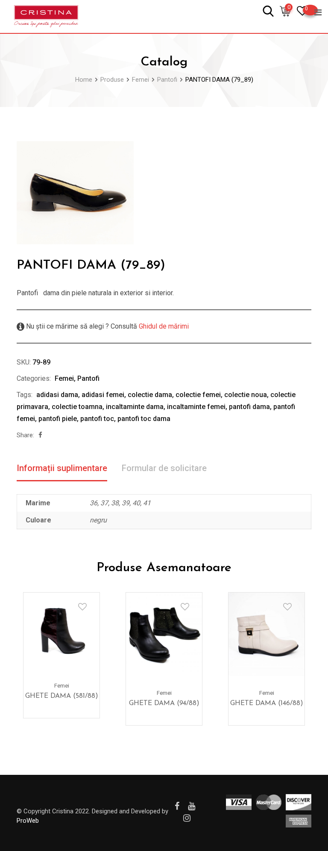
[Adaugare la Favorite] (82, 606)
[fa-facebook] (40, 435)
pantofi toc (97, 419)
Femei (64, 378)
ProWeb (28, 820)
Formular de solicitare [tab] (164, 468)
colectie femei (198, 395)
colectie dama (150, 395)
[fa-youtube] (191, 806)
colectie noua (245, 395)
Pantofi (88, 378)
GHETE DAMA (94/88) (164, 703)
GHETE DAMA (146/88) (266, 703)
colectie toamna (77, 407)
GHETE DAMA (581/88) (61, 696)
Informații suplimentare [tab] (62, 468)
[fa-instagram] (186, 818)
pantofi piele (57, 419)
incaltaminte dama (135, 407)
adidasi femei (103, 395)
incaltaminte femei (196, 407)
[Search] (268, 10)
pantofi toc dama (143, 419)
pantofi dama (249, 407)
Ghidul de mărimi (163, 326)
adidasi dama (57, 395)
